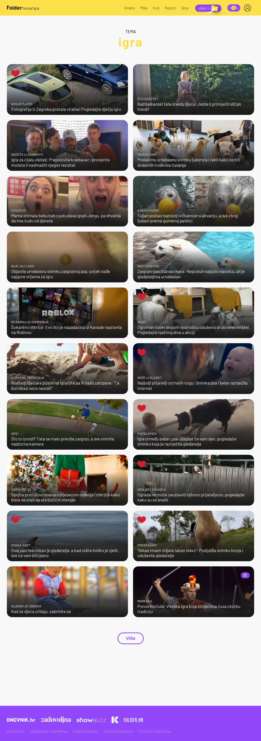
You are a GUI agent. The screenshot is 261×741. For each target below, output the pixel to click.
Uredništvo (15, 731)
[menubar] (248, 8)
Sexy (185, 8)
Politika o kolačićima (155, 731)
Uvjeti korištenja (85, 731)
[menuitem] (248, 8)
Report (170, 8)
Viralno (129, 8)
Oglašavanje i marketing (48, 731)
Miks (144, 8)
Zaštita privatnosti (118, 731)
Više (130, 638)
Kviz (156, 8)
